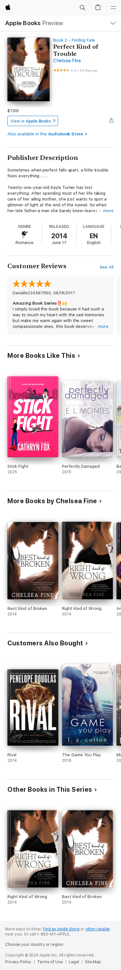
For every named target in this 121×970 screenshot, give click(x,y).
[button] (82, 7)
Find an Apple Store (61, 929)
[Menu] (113, 7)
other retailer (98, 929)
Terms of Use (50, 962)
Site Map (93, 962)
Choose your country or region (34, 944)
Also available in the (45, 134)
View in (30, 121)
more (108, 210)
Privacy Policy (18, 962)
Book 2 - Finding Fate (74, 40)
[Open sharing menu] (112, 121)
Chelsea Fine (67, 61)
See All (107, 267)
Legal (74, 962)
